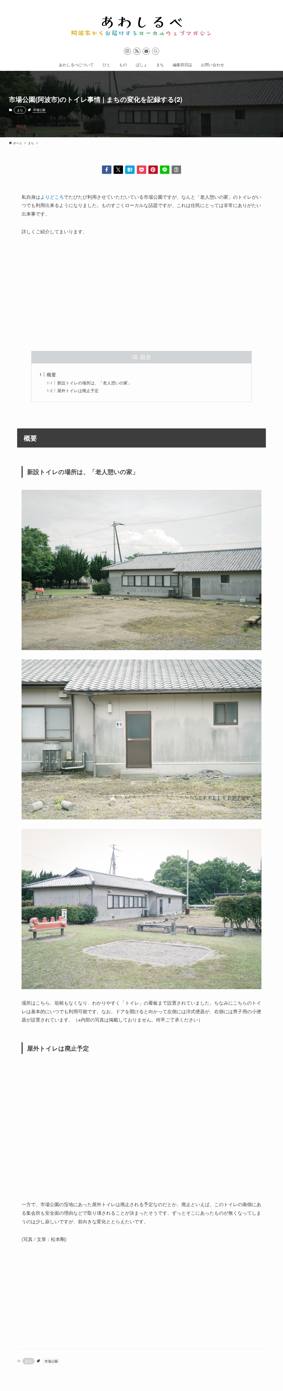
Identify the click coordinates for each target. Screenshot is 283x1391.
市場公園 (39, 109)
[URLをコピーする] (176, 170)
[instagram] (127, 51)
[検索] (155, 51)
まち (20, 110)
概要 (51, 374)
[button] (106, 170)
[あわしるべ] (141, 23)
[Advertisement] (141, 293)
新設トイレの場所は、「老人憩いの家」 (94, 382)
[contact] (146, 51)
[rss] (136, 51)
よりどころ (52, 196)
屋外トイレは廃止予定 (78, 390)
